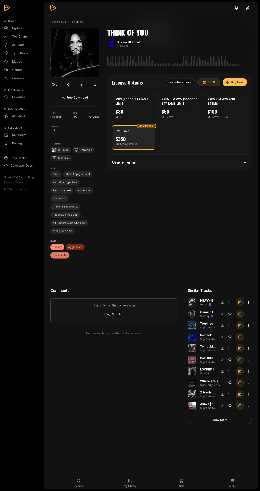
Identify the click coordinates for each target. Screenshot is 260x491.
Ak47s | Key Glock (213, 404)
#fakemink (84, 190)
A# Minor (94, 116)
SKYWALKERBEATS (58, 21)
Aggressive (75, 247)
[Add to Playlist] (81, 85)
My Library (15, 89)
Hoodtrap (56, 116)
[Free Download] (222, 302)
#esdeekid (59, 198)
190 (75, 116)
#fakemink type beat (65, 206)
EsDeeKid (86, 149)
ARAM (204, 304)
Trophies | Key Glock (215, 323)
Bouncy (57, 247)
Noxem (204, 373)
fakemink (63, 158)
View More (220, 419)
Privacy (8, 182)
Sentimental (60, 255)
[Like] (230, 302)
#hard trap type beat (78, 174)
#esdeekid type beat (65, 214)
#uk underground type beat (69, 222)
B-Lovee (63, 149)
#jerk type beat (62, 190)
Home (7, 177)
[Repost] (95, 85)
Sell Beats (20, 177)
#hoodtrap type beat (65, 182)
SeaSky (204, 316)
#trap (56, 174)
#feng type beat (62, 230)
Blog (31, 177)
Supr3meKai (207, 327)
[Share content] (68, 85)
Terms (19, 182)
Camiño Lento (210, 312)
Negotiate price (180, 82)
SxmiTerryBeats (210, 385)
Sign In (117, 314)
